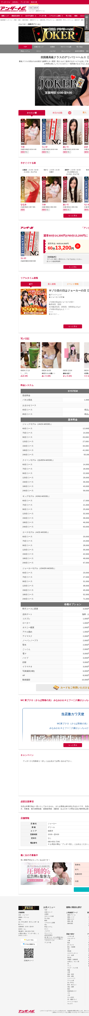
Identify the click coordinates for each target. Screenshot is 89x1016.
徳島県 (36, 8)
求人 (45, 924)
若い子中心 (70, 982)
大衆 (68, 972)
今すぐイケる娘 (66, 47)
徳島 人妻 (70, 921)
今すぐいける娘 (49, 916)
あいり (66, 147)
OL (68, 963)
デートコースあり (72, 1001)
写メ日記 (69, 16)
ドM (68, 995)
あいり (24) (46, 376)
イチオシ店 (70, 936)
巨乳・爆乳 (70, 976)
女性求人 (15, 2)
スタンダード (71, 938)
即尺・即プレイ (72, 985)
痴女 (68, 989)
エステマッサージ (72, 953)
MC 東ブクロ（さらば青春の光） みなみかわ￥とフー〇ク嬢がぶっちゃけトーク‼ (54, 939)
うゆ (23, 147)
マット (69, 966)
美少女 (69, 957)
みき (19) (24, 376)
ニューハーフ (71, 978)
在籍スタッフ (38, 47)
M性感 (69, 951)
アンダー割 (42, 16)
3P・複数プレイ (72, 999)
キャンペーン (66, 51)
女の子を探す (29, 16)
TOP (25, 47)
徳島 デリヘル (71, 915)
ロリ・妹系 (70, 955)
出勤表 (52, 47)
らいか (45, 147)
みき (86, 147)
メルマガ (52, 51)
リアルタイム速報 (55, 16)
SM (68, 949)
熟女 (68, 942)
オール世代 (70, 997)
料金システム (25, 51)
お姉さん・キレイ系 (73, 961)
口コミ (82, 16)
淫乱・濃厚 (70, 987)
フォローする (29, 940)
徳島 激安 (70, 923)
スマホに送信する (29, 944)
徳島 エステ (70, 919)
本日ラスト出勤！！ (48, 373)
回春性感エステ (72, 991)
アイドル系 (70, 980)
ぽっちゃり (70, 945)
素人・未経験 (71, 947)
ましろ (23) (67, 376)
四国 (30, 8)
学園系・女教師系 (72, 959)
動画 (76, 16)
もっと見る (72, 215)
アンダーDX (25, 2)
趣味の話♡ (67, 373)
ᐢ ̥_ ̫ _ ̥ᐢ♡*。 (25, 373)
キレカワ (70, 1003)
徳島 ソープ (70, 917)
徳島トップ (5, 16)
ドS (68, 993)
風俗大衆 (34, 2)
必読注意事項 (79, 51)
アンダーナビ (5, 2)
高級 (68, 970)
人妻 (68, 940)
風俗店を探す (16, 16)
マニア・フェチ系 (72, 968)
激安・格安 (70, 974)
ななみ (23, 204)
